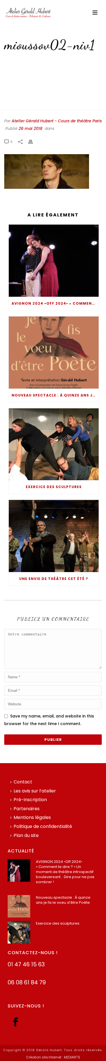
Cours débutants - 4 (41, 61)
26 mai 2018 (30, 128)
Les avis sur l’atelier (35, 791)
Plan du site (26, 835)
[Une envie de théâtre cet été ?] (54, 536)
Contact (23, 782)
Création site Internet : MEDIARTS (53, 1057)
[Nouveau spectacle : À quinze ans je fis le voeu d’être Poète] (54, 352)
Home (13, 61)
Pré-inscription (30, 799)
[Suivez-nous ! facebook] (15, 1022)
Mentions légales (32, 817)
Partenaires (27, 808)
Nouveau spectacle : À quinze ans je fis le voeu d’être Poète (55, 395)
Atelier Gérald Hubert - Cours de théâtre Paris (57, 121)
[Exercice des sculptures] (54, 444)
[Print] (33, 141)
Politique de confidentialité (43, 826)
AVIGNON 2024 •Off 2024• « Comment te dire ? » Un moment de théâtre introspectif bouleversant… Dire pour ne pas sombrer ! (55, 303)
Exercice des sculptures (54, 486)
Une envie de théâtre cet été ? (53, 578)
